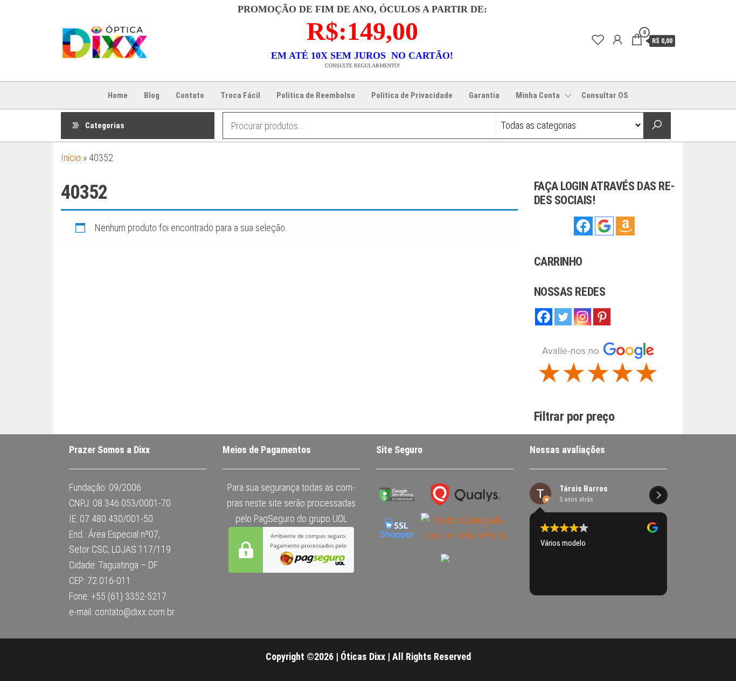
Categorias (104, 125)
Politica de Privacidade (412, 95)
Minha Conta (538, 95)
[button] (658, 568)
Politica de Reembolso (315, 95)
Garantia (484, 95)
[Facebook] (543, 337)
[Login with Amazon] (625, 226)
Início (71, 157)
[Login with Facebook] (583, 226)
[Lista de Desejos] (596, 40)
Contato (190, 95)
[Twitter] (563, 337)
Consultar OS (604, 95)
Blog (151, 95)
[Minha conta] (615, 40)
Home (118, 95)
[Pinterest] (601, 337)
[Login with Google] (604, 226)
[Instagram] (582, 337)
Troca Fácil (240, 95)
